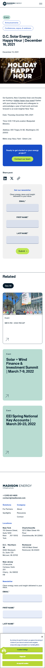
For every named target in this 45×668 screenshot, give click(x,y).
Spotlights (7, 513)
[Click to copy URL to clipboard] (18, 178)
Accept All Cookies (22, 663)
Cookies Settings (22, 650)
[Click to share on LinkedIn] (5, 178)
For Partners (8, 509)
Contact (20, 517)
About (19, 509)
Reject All (22, 656)
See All (8, 286)
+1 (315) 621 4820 (10, 495)
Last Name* (22, 233)
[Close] (42, 636)
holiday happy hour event (24, 100)
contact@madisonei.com (14, 498)
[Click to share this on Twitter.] (12, 178)
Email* (22, 201)
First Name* (22, 217)
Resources (21, 513)
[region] (22, 650)
